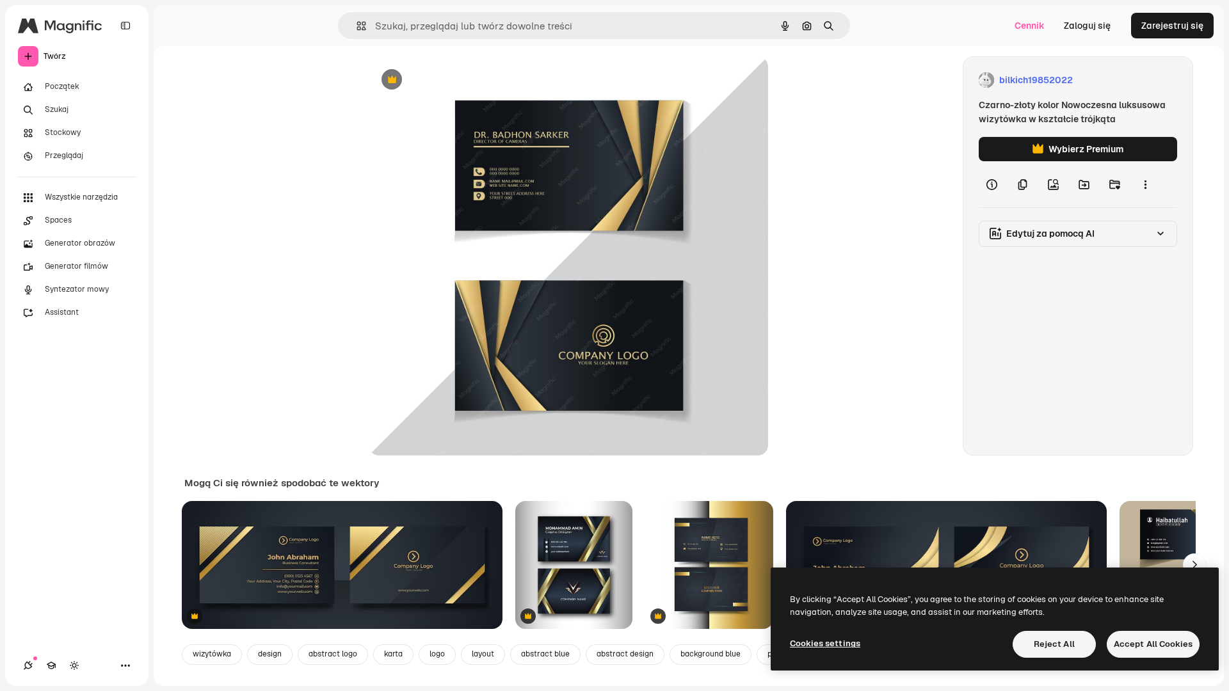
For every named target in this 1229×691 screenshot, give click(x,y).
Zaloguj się (1087, 25)
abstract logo (333, 654)
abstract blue (545, 654)
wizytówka (212, 654)
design (270, 654)
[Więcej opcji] (1145, 184)
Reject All (1054, 644)
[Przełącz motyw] (74, 665)
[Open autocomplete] (356, 26)
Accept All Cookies (1153, 644)
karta (393, 654)
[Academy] (51, 665)
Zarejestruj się (1172, 25)
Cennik (1030, 25)
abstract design (625, 654)
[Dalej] (1194, 565)
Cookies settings (825, 643)
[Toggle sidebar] (125, 25)
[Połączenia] (28, 665)
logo (437, 654)
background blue (710, 654)
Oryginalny (457, 80)
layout (483, 654)
